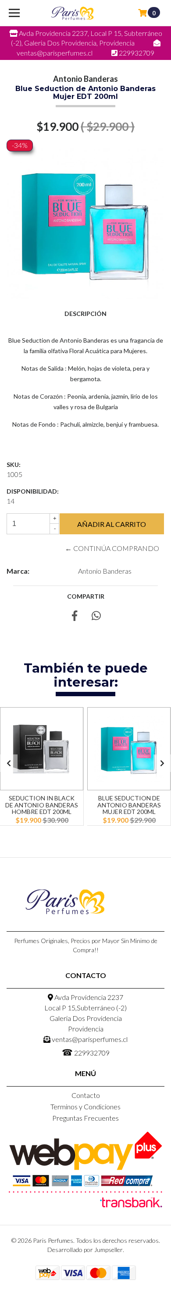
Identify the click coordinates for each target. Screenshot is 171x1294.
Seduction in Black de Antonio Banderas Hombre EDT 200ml (41, 804)
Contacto (85, 1095)
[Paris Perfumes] (72, 13)
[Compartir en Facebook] (74, 617)
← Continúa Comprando (112, 548)
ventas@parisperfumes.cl (89, 1039)
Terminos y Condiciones (85, 1106)
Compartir (85, 596)
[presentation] (9, 763)
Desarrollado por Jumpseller (85, 1249)
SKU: (14, 464)
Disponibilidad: (33, 491)
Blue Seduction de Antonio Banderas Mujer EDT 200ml (129, 804)
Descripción (85, 313)
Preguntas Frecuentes (85, 1118)
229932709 (86, 1052)
